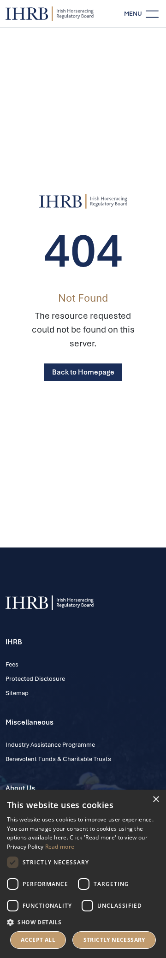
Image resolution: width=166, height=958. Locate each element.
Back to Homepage (83, 372)
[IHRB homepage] (50, 14)
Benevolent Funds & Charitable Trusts (58, 759)
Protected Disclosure (35, 679)
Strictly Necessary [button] (114, 940)
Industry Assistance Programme (50, 745)
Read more (60, 847)
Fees (12, 664)
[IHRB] (83, 201)
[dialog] (83, 874)
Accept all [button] (38, 940)
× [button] (155, 799)
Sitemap (17, 693)
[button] (83, 922)
